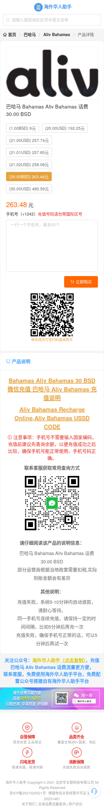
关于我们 (29, 803)
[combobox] (52, 20)
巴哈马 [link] (30, 34)
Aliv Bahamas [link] (56, 34)
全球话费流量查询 (52, 803)
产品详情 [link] (86, 34)
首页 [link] (11, 34)
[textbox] (52, 20)
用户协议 (75, 803)
